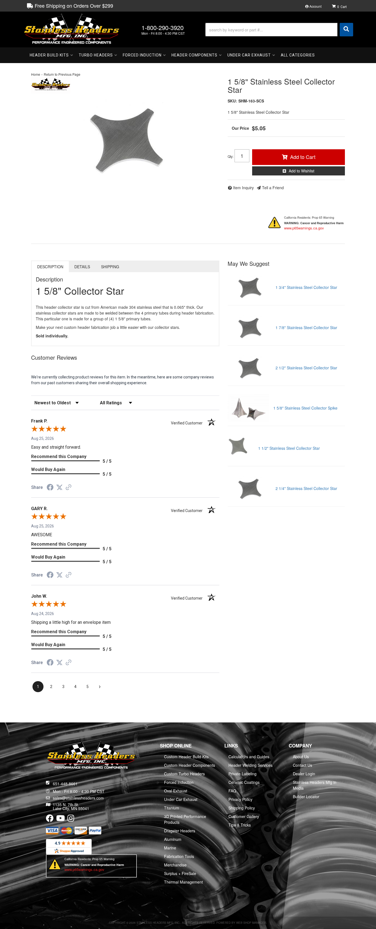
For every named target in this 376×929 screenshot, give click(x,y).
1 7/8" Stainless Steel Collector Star (306, 327)
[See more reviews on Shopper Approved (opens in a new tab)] (69, 488)
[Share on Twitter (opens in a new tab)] (59, 487)
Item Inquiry (243, 187)
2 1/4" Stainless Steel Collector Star (306, 488)
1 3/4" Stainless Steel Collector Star (306, 287)
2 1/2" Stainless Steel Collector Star (306, 367)
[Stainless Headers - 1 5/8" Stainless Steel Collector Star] (50, 84)
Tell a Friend (273, 187)
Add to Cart (302, 156)
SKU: (232, 101)
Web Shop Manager (251, 923)
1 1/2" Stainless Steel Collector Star (289, 448)
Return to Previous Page (62, 74)
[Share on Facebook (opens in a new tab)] (50, 488)
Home (35, 74)
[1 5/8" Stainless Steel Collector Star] (125, 138)
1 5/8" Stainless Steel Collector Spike (305, 408)
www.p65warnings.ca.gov (304, 228)
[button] (279, 29)
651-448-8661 (65, 783)
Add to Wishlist (301, 171)
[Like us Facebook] (50, 819)
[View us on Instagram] (70, 819)
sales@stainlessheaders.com (78, 798)
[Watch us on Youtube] (60, 819)
